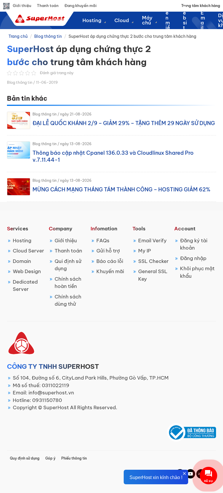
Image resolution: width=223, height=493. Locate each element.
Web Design (27, 271)
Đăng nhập (193, 258)
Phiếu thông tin (74, 458)
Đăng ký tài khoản (193, 244)
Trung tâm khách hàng (200, 5)
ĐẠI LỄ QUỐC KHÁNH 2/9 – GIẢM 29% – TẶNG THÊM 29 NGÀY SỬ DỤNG (124, 123)
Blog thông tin (48, 36)
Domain (22, 261)
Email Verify (152, 240)
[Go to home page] (39, 18)
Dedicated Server (25, 286)
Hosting (22, 240)
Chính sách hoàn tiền (68, 283)
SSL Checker (153, 261)
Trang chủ (18, 36)
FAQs (102, 240)
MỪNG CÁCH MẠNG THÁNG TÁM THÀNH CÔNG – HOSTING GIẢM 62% (121, 189)
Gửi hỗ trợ (108, 251)
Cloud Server (28, 251)
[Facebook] (190, 473)
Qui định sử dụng (68, 265)
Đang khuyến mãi (80, 5)
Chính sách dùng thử (68, 300)
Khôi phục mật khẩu (197, 272)
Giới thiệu (22, 5)
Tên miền (168, 20)
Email (203, 20)
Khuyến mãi (110, 271)
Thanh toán (48, 5)
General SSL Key (153, 275)
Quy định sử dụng (24, 458)
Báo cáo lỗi (109, 261)
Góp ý (50, 458)
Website (185, 20)
